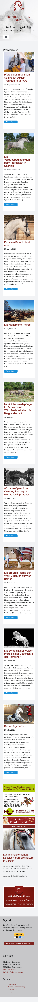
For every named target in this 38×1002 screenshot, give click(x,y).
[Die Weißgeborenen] (19, 705)
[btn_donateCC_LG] (19, 934)
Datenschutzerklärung (16, 987)
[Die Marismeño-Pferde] (19, 301)
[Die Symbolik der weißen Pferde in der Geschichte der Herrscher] (19, 630)
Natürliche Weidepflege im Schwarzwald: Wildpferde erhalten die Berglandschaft (18, 409)
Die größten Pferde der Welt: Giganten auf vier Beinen (17, 575)
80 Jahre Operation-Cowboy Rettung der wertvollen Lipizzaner (16, 491)
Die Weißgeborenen (15, 726)
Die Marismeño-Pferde (17, 324)
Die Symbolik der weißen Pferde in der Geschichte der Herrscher (18, 653)
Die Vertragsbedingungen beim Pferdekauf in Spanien (17, 161)
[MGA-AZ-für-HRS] (19, 785)
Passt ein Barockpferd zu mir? (18, 244)
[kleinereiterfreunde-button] (19, 818)
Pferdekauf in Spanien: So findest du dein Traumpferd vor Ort (17, 77)
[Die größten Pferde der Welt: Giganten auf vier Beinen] (19, 548)
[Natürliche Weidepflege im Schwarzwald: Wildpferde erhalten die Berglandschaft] (19, 383)
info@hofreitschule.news (13, 972)
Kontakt (10, 992)
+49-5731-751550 (9, 970)
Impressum (11, 984)
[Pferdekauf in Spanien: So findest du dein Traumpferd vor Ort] (19, 54)
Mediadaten (12, 989)
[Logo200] (19, 1)
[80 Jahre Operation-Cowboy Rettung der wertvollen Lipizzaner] (19, 469)
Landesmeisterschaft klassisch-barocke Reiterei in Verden (18, 857)
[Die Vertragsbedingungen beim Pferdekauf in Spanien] (19, 134)
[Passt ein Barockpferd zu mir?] (19, 217)
